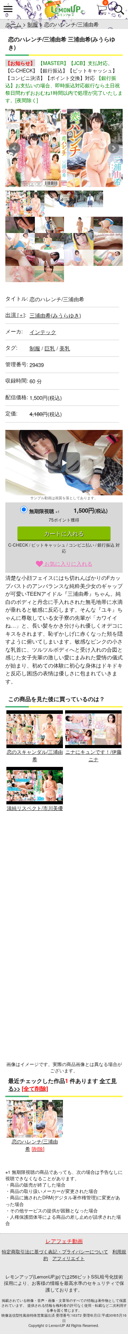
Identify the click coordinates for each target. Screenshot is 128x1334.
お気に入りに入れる (67, 563)
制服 (32, 24)
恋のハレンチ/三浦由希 (35, 1145)
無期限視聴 (44, 510)
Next (113, 148)
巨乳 (49, 348)
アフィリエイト (68, 1258)
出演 (15, 314)
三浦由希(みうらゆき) (55, 315)
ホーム (13, 24)
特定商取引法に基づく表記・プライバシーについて (55, 1251)
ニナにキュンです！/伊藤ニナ (93, 755)
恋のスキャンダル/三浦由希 (35, 755)
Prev (14, 148)
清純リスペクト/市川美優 (35, 807)
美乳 (64, 348)
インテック (43, 332)
